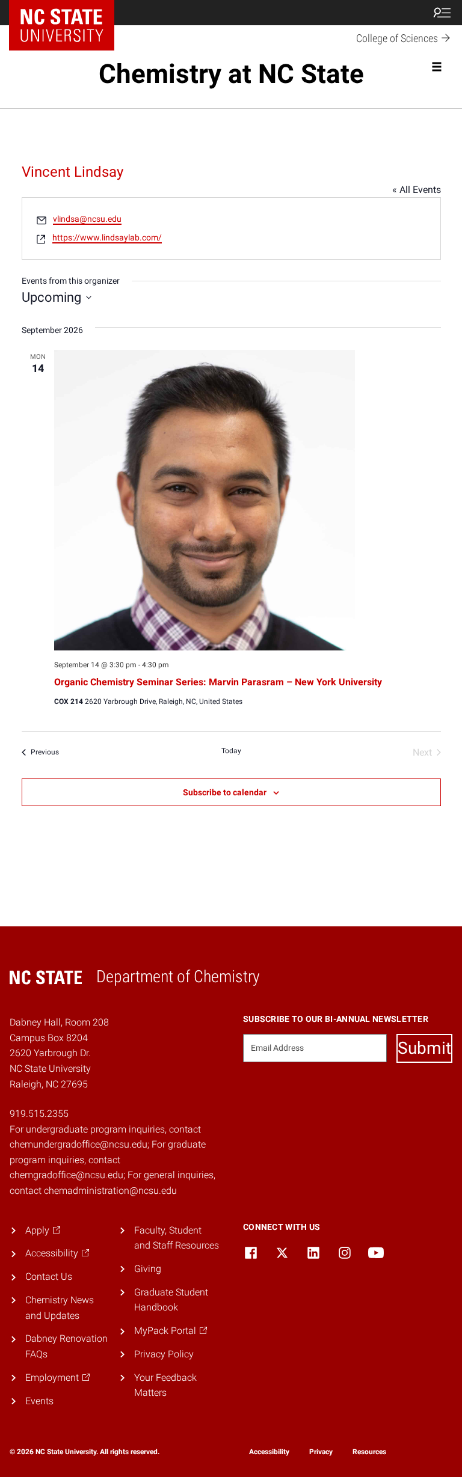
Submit (424, 1048)
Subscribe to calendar (224, 792)
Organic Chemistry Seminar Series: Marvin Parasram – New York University (218, 682)
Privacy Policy (164, 1354)
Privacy (321, 1452)
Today (231, 751)
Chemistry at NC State (231, 74)
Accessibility (269, 1452)
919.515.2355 (39, 1113)
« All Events (416, 189)
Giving (147, 1268)
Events (39, 1401)
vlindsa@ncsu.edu (87, 219)
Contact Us (48, 1276)
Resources (369, 1452)
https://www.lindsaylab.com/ (107, 237)
